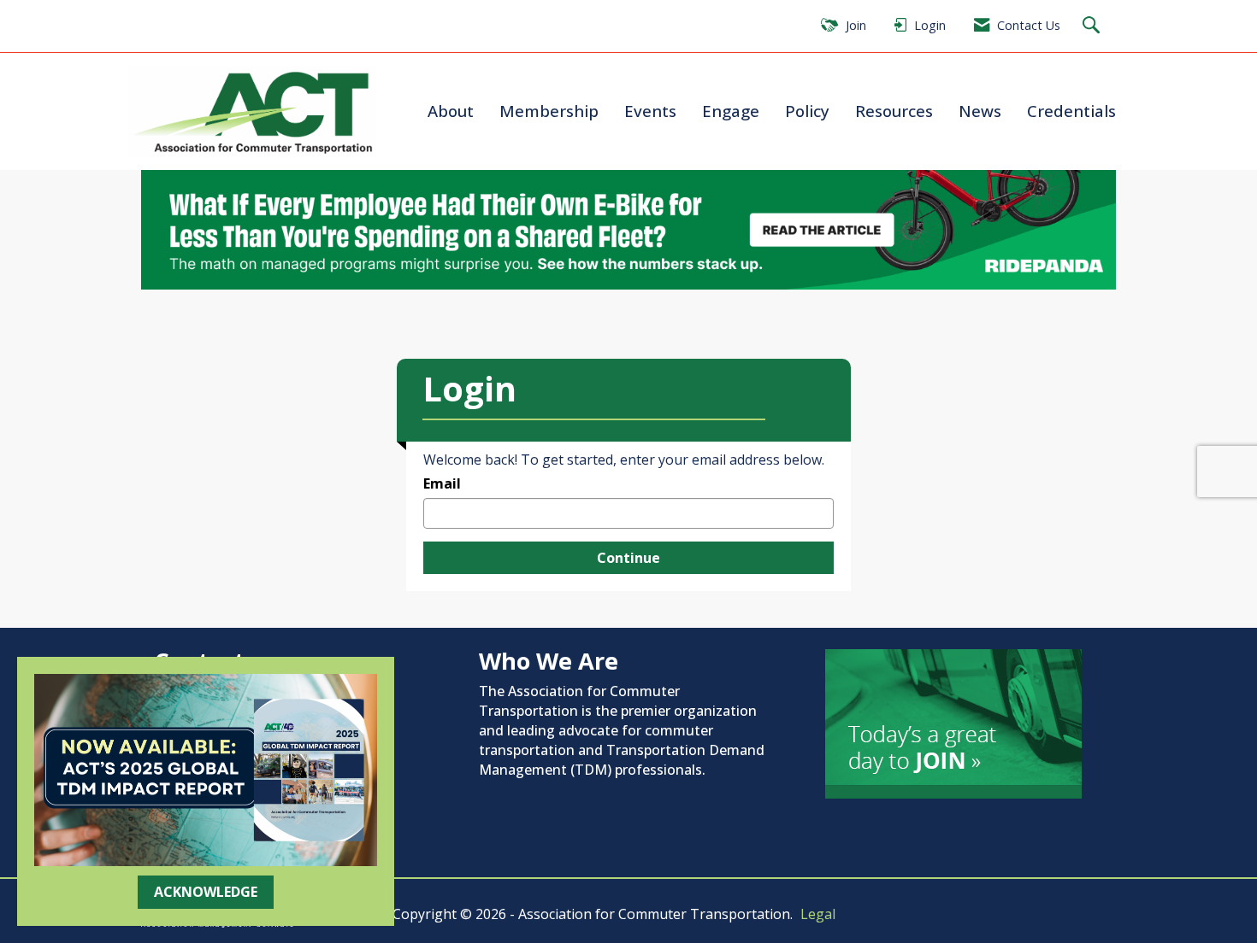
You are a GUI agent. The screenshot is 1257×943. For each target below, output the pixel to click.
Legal (817, 914)
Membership (549, 110)
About (451, 110)
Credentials (1071, 110)
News (980, 110)
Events (650, 110)
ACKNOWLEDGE (205, 891)
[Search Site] (1093, 26)
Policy (807, 110)
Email (442, 483)
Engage (730, 110)
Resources (894, 110)
